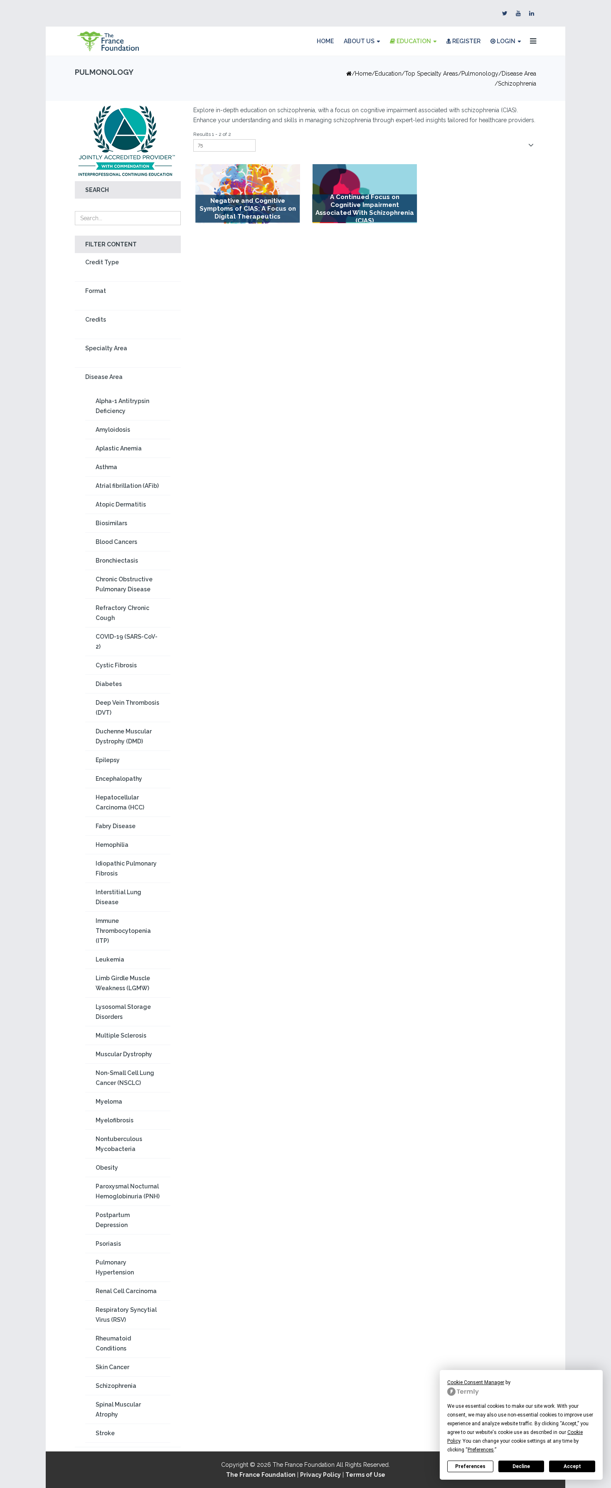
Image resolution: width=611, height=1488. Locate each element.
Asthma (106, 467)
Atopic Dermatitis (121, 504)
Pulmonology (479, 73)
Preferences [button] (481, 1450)
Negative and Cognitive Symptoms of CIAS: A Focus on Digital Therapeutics (248, 208)
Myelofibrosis (114, 1120)
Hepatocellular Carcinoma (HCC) (120, 802)
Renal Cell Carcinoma (126, 1291)
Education (413, 41)
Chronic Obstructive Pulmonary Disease (124, 584)
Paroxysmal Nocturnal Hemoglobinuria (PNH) (128, 1191)
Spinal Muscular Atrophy (118, 1409)
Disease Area (519, 73)
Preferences (470, 1466)
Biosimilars (111, 523)
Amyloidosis (113, 429)
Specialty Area (106, 348)
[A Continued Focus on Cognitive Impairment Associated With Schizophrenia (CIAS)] (365, 193)
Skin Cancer (112, 1367)
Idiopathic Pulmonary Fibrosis (126, 868)
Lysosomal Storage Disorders (123, 1011)
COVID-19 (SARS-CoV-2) (127, 641)
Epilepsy (108, 760)
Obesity (107, 1167)
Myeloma (109, 1101)
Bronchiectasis (117, 560)
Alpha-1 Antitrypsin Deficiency (122, 406)
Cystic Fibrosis (116, 665)
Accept (572, 1466)
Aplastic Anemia (119, 448)
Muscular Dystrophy (124, 1054)
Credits (95, 319)
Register (465, 41)
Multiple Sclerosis (121, 1035)
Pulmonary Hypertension (115, 1267)
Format (95, 291)
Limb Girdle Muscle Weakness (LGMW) (123, 983)
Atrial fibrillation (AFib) (127, 485)
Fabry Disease (116, 826)
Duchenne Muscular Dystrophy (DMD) (124, 736)
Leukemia (110, 959)
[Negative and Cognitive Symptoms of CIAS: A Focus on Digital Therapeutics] (247, 194)
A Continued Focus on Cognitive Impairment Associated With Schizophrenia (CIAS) (364, 208)
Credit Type (102, 262)
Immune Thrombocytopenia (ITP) (123, 930)
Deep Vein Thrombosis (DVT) (127, 707)
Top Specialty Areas (431, 73)
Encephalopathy (119, 778)
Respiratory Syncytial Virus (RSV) (126, 1314)
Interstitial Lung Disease (118, 897)
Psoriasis (108, 1243)
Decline (521, 1466)
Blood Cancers (116, 542)
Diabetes (109, 684)
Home (325, 41)
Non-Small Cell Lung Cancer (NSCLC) (125, 1078)
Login (505, 41)
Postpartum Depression (113, 1220)
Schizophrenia (116, 1385)
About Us (359, 41)
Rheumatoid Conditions (113, 1343)
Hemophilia (112, 844)
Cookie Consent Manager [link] (475, 1382)
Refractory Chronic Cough (122, 613)
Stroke (105, 1433)
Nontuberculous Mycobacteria (119, 1144)
